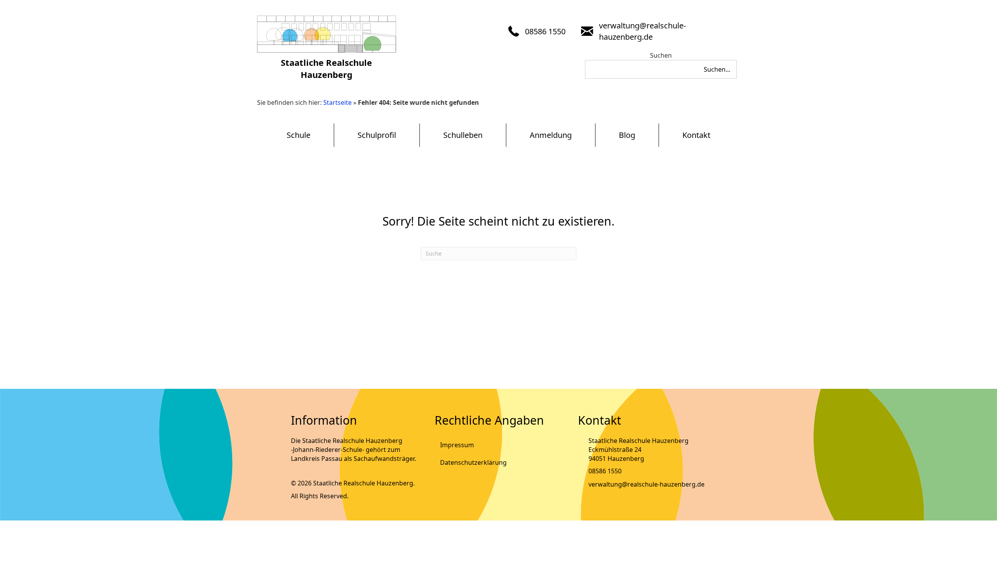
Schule (298, 135)
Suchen (661, 55)
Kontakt (696, 135)
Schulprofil (377, 135)
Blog (627, 135)
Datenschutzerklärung (473, 462)
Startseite (337, 102)
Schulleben (463, 135)
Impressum (457, 445)
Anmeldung (551, 135)
